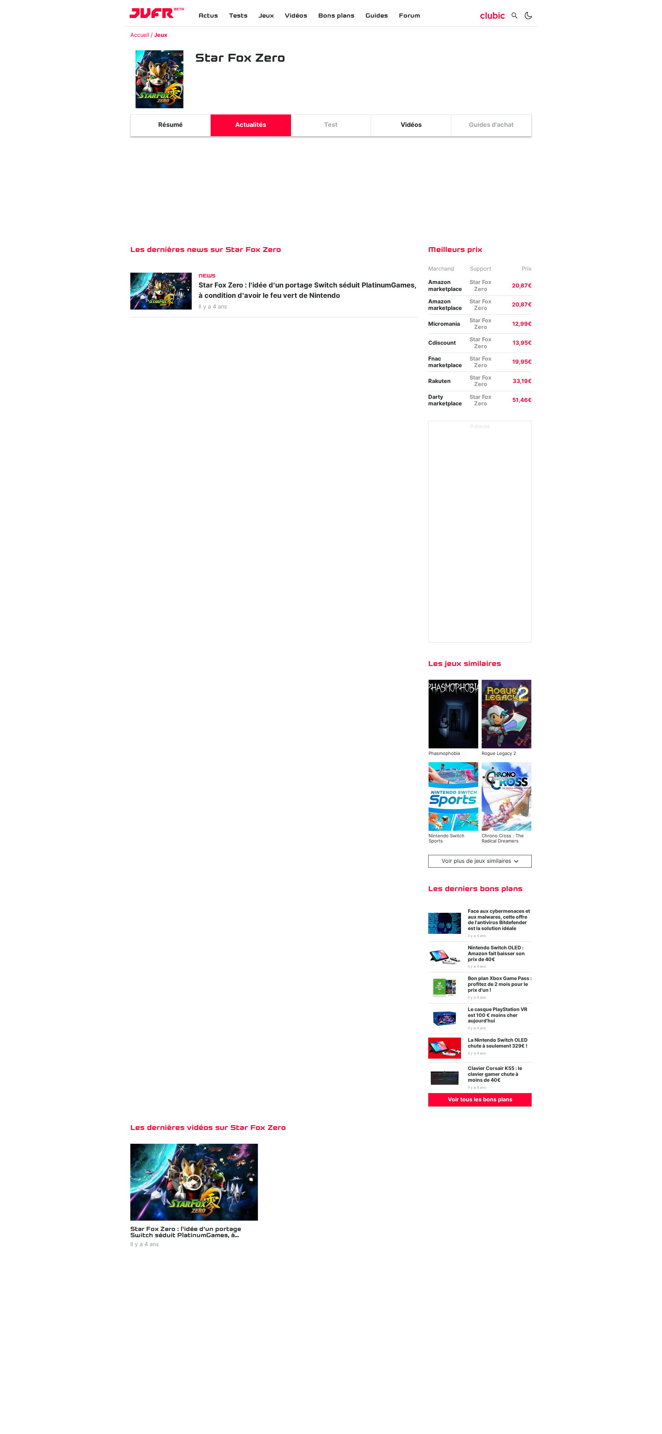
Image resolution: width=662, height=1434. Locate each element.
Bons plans (336, 15)
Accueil (139, 35)
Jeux (266, 15)
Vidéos (296, 15)
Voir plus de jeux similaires (476, 861)
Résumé (170, 125)
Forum (409, 15)
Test (331, 125)
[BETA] (152, 13)
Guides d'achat (491, 125)
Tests (238, 15)
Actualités (250, 125)
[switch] (528, 15)
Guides (376, 15)
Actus (208, 15)
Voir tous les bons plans (480, 1099)
